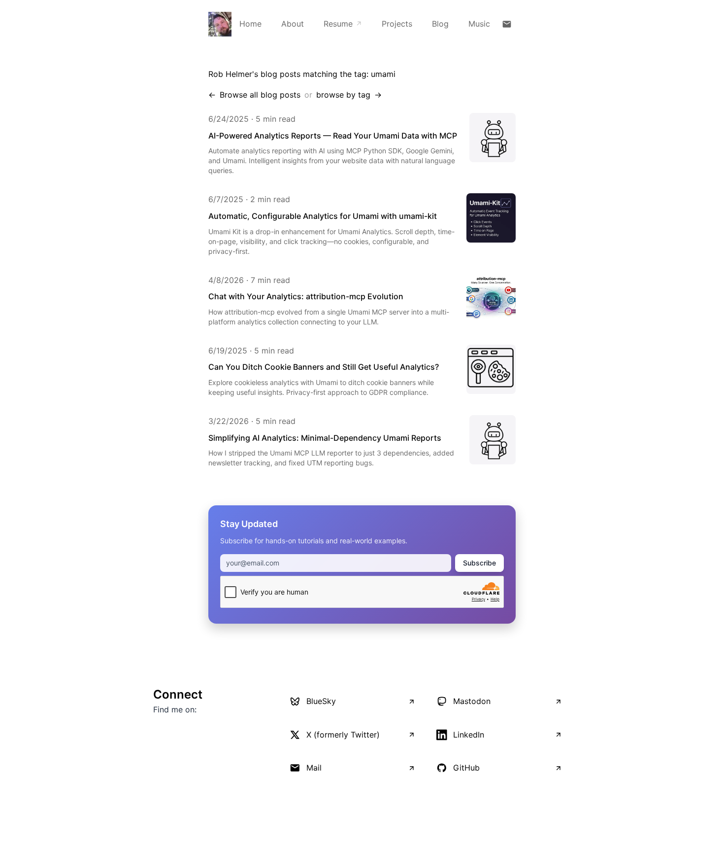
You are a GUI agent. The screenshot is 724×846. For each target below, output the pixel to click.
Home (250, 24)
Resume (343, 24)
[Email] (507, 24)
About (292, 24)
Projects (397, 24)
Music (479, 24)
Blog (440, 24)
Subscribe (479, 563)
